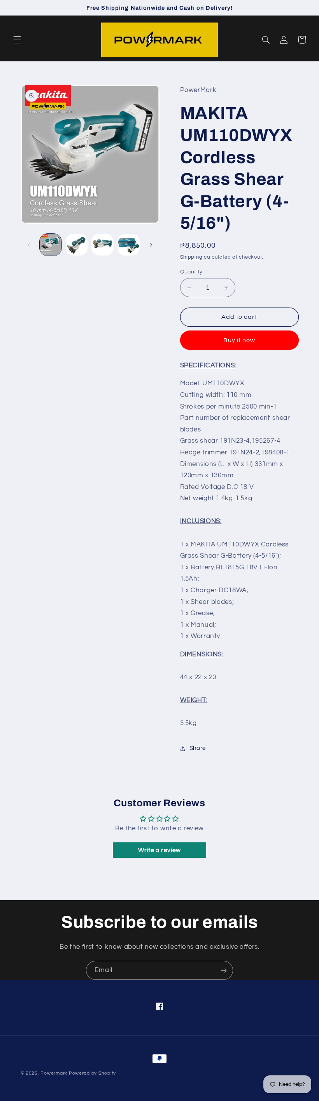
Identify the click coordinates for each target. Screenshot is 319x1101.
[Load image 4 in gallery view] (128, 245)
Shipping (191, 257)
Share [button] (197, 748)
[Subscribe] (224, 970)
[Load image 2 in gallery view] (77, 245)
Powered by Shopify (92, 1073)
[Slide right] (151, 244)
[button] (17, 40)
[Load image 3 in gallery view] (102, 245)
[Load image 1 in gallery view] (50, 245)
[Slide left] (29, 244)
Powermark (53, 1073)
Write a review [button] (159, 850)
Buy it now (239, 340)
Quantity (191, 272)
